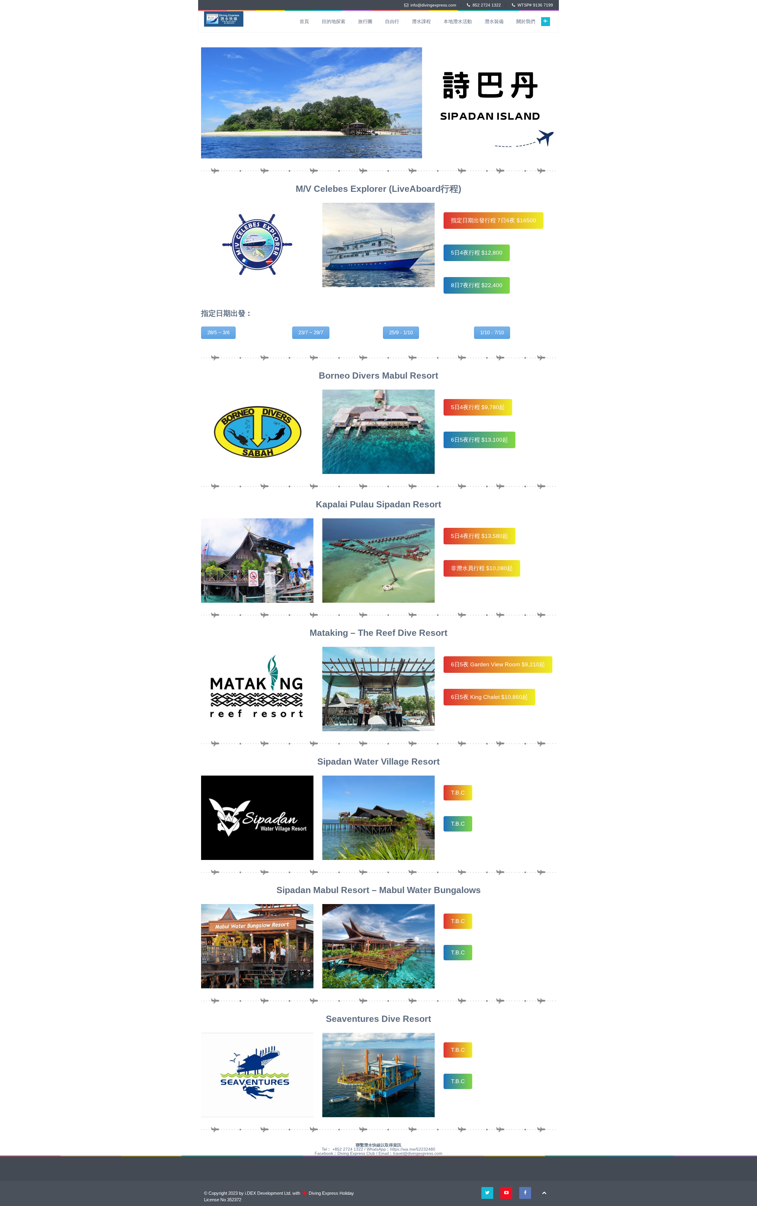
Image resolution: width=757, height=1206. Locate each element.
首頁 (304, 21)
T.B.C (458, 792)
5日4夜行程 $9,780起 (478, 407)
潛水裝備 (494, 21)
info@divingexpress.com (433, 5)
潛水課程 (421, 21)
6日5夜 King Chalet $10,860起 (489, 697)
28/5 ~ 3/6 (218, 332)
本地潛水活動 (458, 21)
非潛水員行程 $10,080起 (482, 568)
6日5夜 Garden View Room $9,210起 (498, 664)
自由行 (392, 21)
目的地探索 (333, 21)
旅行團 (365, 21)
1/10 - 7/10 (492, 332)
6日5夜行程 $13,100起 (479, 440)
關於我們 (525, 21)
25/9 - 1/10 (401, 332)
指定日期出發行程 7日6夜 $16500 (493, 220)
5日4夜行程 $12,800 (476, 253)
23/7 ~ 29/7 (310, 332)
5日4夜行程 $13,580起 (479, 536)
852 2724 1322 (487, 5)
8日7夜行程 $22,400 (476, 285)
